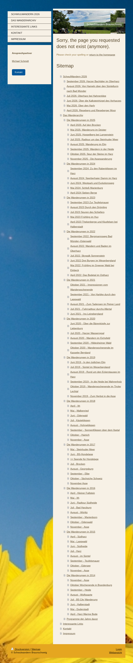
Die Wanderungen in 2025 (81, 120)
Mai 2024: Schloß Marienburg (86, 187)
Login (119, 649)
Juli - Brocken (77, 464)
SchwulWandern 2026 (75, 76)
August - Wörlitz (79, 512)
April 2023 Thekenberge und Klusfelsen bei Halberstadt (94, 224)
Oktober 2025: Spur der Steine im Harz (91, 154)
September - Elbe (80, 473)
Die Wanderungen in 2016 (81, 488)
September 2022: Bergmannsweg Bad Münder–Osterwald (91, 239)
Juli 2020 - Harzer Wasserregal (87, 333)
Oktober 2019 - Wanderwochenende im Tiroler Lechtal (95, 389)
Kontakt (67, 628)
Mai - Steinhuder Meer (82, 449)
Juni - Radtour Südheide (83, 502)
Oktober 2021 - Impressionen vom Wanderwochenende (89, 287)
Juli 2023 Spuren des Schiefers (87, 212)
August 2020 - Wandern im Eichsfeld (90, 338)
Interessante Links (73, 623)
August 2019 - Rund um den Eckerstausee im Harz (95, 374)
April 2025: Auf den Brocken (85, 125)
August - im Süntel (80, 556)
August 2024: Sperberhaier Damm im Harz (93, 178)
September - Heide (80, 589)
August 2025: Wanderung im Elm (88, 144)
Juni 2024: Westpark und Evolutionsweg (92, 183)
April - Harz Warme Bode (83, 614)
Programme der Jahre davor (82, 619)
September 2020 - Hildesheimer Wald (90, 342)
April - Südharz (78, 536)
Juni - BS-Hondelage (81, 454)
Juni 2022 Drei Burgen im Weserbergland (93, 260)
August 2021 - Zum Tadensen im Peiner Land (95, 304)
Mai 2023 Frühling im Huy (84, 217)
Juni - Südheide (78, 546)
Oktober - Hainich (80, 434)
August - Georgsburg (81, 468)
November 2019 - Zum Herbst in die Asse (93, 396)
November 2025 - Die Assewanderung (91, 158)
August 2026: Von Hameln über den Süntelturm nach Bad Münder (92, 88)
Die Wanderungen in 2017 (81, 444)
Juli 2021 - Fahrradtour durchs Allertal (91, 309)
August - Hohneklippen (82, 425)
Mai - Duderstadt (79, 609)
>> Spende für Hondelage (84, 459)
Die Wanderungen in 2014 (81, 575)
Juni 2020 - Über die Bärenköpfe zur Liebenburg (90, 326)
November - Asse (79, 439)
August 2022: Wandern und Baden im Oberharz (90, 248)
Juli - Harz (75, 551)
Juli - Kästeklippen (80, 420)
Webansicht (115, 652)
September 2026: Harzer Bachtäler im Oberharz (93, 81)
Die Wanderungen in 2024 (81, 163)
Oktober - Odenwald (81, 522)
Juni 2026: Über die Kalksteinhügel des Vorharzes (94, 100)
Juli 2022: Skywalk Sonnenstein (87, 255)
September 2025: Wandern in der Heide (92, 149)
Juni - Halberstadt (80, 604)
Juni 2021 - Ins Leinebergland (86, 313)
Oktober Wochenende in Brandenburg (91, 585)
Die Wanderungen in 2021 (81, 279)
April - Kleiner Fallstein (82, 493)
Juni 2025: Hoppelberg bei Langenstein (91, 134)
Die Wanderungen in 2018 (81, 401)
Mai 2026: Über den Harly (81, 105)
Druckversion (22, 649)
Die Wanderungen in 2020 (81, 318)
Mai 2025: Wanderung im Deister (88, 129)
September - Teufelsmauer (85, 560)
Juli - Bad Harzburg (80, 507)
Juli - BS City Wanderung (83, 599)
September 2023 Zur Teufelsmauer (89, 202)
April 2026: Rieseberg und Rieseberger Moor (91, 110)
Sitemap (35, 649)
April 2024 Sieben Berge (83, 192)
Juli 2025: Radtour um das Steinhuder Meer (94, 139)
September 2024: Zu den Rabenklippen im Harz (93, 171)
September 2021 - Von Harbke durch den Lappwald (93, 297)
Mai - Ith (74, 497)
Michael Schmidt (20, 61)
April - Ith (75, 405)
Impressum (69, 633)
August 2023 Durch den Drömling (88, 207)
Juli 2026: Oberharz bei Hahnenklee (86, 95)
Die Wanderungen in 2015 (81, 531)
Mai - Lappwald (78, 541)
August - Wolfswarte (81, 594)
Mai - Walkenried (79, 410)
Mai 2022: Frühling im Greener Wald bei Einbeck (92, 268)
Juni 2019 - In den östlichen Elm (87, 362)
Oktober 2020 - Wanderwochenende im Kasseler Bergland (91, 350)
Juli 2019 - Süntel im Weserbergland (90, 367)
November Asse (79, 483)
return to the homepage (102, 54)
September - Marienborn (83, 517)
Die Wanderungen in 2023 (81, 197)
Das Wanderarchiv (73, 115)
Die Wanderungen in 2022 (81, 231)
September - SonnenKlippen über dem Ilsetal (95, 430)
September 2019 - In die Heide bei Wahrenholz (96, 381)
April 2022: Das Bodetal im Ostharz (89, 275)
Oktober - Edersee (80, 565)
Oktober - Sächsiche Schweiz (86, 478)
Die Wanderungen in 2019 (81, 357)
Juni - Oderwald (79, 415)
